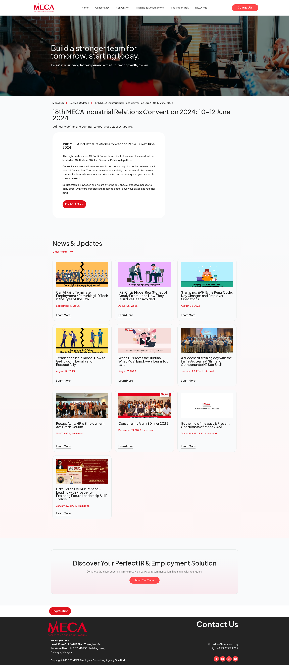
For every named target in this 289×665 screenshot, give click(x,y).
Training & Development (150, 7)
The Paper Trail (180, 7)
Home (85, 7)
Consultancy (102, 7)
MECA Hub (201, 7)
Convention (122, 7)
